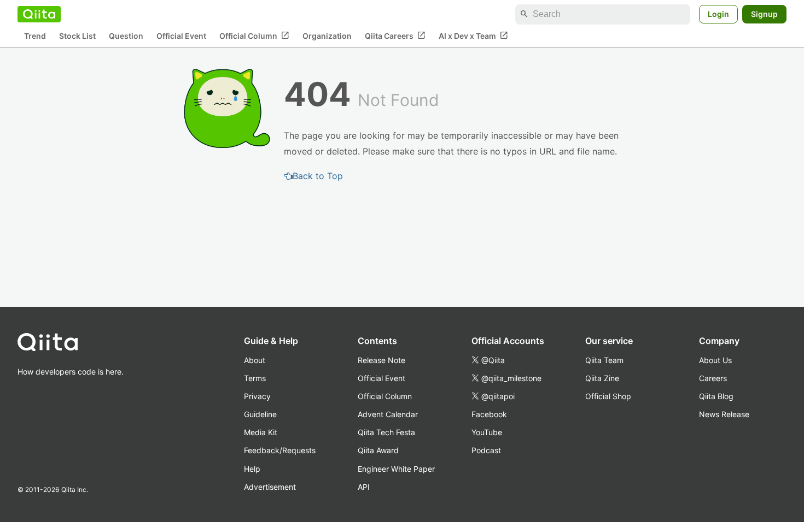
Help (252, 468)
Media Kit (260, 432)
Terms (255, 378)
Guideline (260, 414)
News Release (724, 414)
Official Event (181, 35)
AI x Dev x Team (473, 35)
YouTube (486, 432)
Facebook (489, 414)
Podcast (486, 450)
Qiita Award (378, 450)
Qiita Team (604, 360)
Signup (764, 14)
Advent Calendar (388, 414)
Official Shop (608, 396)
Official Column (254, 35)
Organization (327, 35)
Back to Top (318, 175)
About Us (715, 360)
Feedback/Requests (280, 450)
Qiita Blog (716, 396)
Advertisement (270, 486)
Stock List (77, 35)
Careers (713, 378)
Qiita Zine (602, 378)
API (364, 486)
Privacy (257, 396)
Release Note (381, 360)
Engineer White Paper (396, 468)
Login (718, 14)
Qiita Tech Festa (386, 432)
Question (126, 35)
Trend (35, 35)
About (254, 360)
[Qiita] (39, 14)
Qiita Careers (395, 35)
